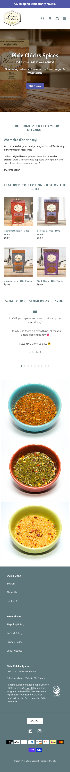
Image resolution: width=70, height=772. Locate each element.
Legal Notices (14, 650)
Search (11, 583)
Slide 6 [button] (38, 366)
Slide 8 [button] (45, 366)
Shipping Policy (15, 624)
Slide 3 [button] (28, 366)
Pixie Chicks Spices (29, 761)
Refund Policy (14, 633)
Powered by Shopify (47, 761)
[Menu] (64, 18)
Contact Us (13, 601)
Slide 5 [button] (35, 366)
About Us (12, 592)
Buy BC (29, 688)
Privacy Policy (14, 642)
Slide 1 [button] (21, 366)
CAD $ (34, 721)
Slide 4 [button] (31, 366)
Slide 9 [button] (48, 366)
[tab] (21, 366)
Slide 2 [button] (25, 366)
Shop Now (35, 86)
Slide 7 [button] (41, 366)
